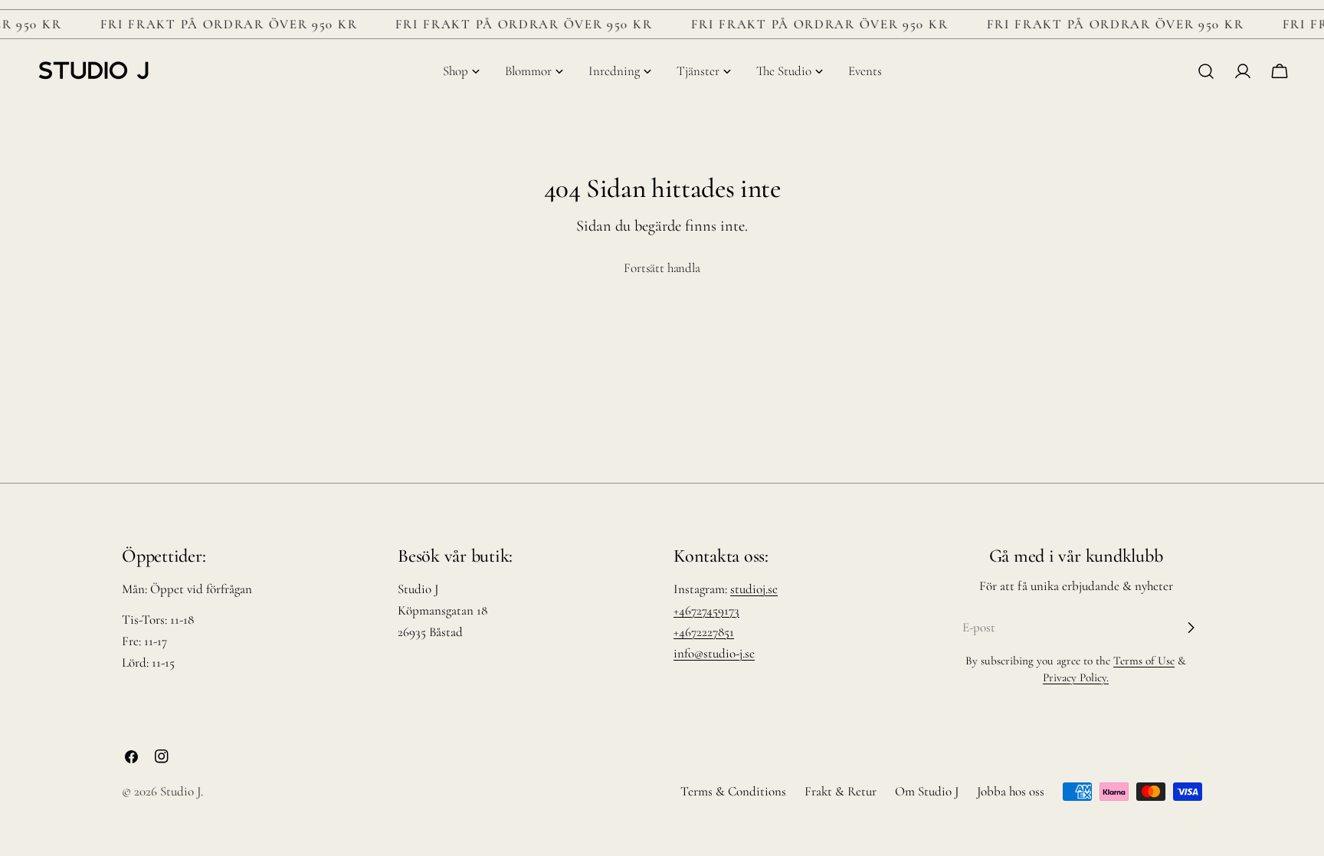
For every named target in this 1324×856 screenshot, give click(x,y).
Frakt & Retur (841, 791)
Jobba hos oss (1010, 791)
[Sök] (1206, 71)
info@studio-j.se (714, 653)
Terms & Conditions (733, 791)
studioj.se (754, 589)
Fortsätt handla (662, 268)
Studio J (180, 791)
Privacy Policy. (1076, 677)
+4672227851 (703, 632)
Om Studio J (927, 791)
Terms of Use (1144, 660)
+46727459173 (706, 610)
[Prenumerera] (1191, 628)
